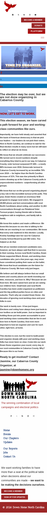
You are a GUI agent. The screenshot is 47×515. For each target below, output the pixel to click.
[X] (18, 14)
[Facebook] (12, 14)
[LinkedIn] (24, 14)
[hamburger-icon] (42, 37)
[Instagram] (29, 14)
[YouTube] (35, 14)
